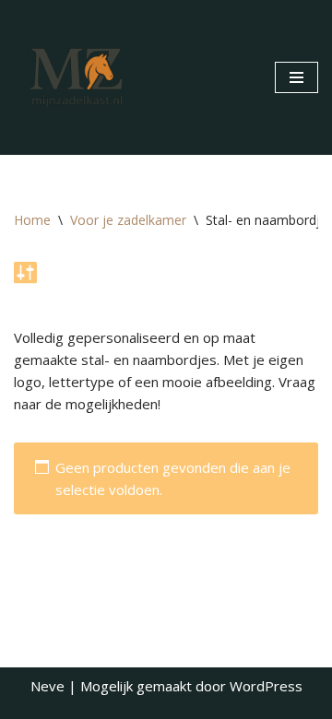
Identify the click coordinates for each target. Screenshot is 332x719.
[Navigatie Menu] (296, 77)
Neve (47, 686)
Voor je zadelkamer (128, 220)
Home (32, 220)
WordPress (266, 686)
